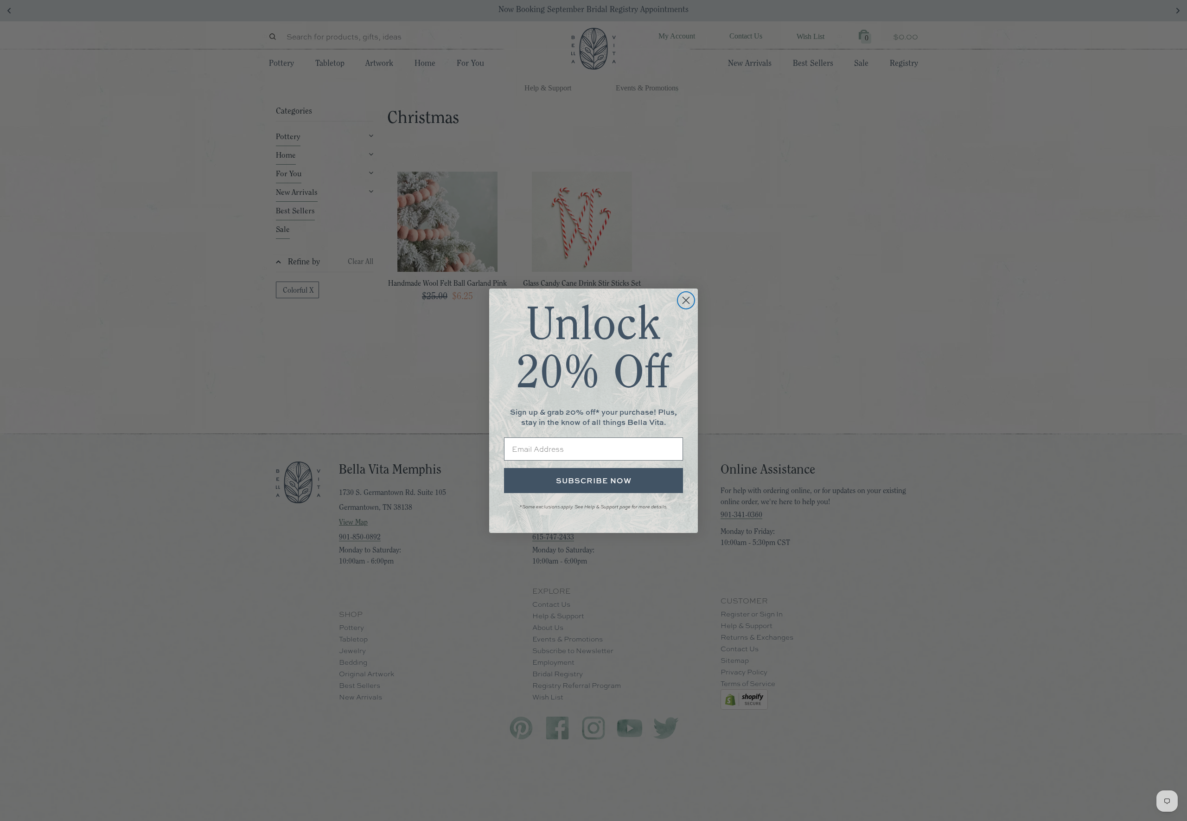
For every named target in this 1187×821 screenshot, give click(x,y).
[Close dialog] (686, 300)
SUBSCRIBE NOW (594, 480)
